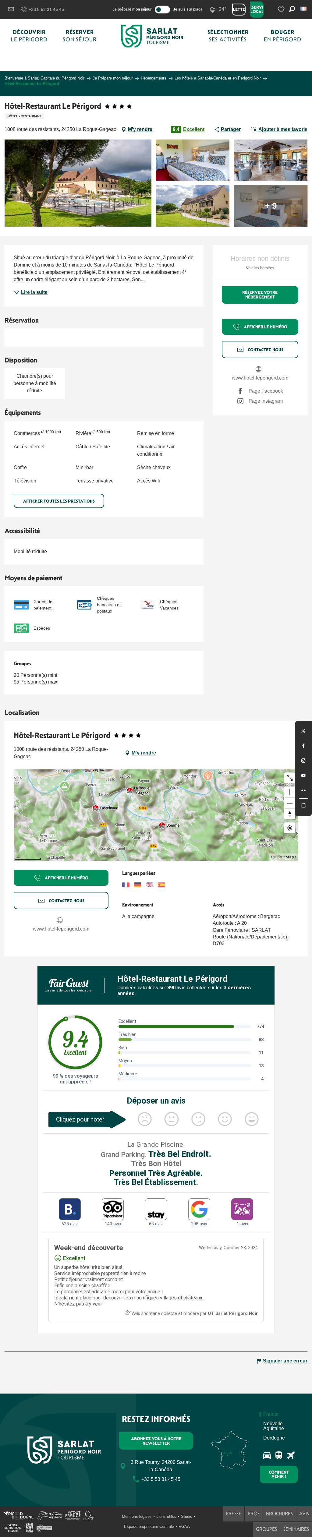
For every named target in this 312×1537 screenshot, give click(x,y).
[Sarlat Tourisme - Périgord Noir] (152, 36)
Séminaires (296, 1529)
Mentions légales (137, 1516)
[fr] (303, 9)
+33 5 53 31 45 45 (46, 9)
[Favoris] (282, 10)
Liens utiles (166, 1516)
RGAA (184, 1526)
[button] (303, 9)
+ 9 (271, 205)
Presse (233, 1513)
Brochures (279, 1513)
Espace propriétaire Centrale (149, 1526)
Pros (254, 1513)
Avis (304, 1513)
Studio (186, 1516)
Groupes (266, 1529)
